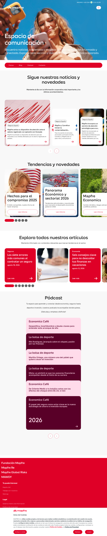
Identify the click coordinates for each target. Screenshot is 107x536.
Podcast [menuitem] (30, 65)
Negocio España (13, 125)
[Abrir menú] (99, 8)
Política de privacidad (10, 507)
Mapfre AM (6, 487)
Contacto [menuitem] (42, 65)
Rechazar (77, 532)
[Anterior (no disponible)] (50, 151)
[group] (20, 265)
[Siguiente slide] (56, 151)
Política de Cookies (56, 527)
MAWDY (6, 477)
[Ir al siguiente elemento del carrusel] (56, 436)
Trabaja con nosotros (10, 491)
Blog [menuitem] (20, 65)
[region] (53, 267)
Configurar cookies (20, 532)
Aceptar (89, 532)
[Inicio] (8, 7)
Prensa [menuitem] (11, 65)
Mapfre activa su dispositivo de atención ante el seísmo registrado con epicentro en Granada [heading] (26, 131)
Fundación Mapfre (13, 463)
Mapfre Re (7, 467)
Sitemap (5, 494)
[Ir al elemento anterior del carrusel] (50, 436)
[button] (9, 220)
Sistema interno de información (14, 504)
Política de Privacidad (72, 527)
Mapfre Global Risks (14, 472)
